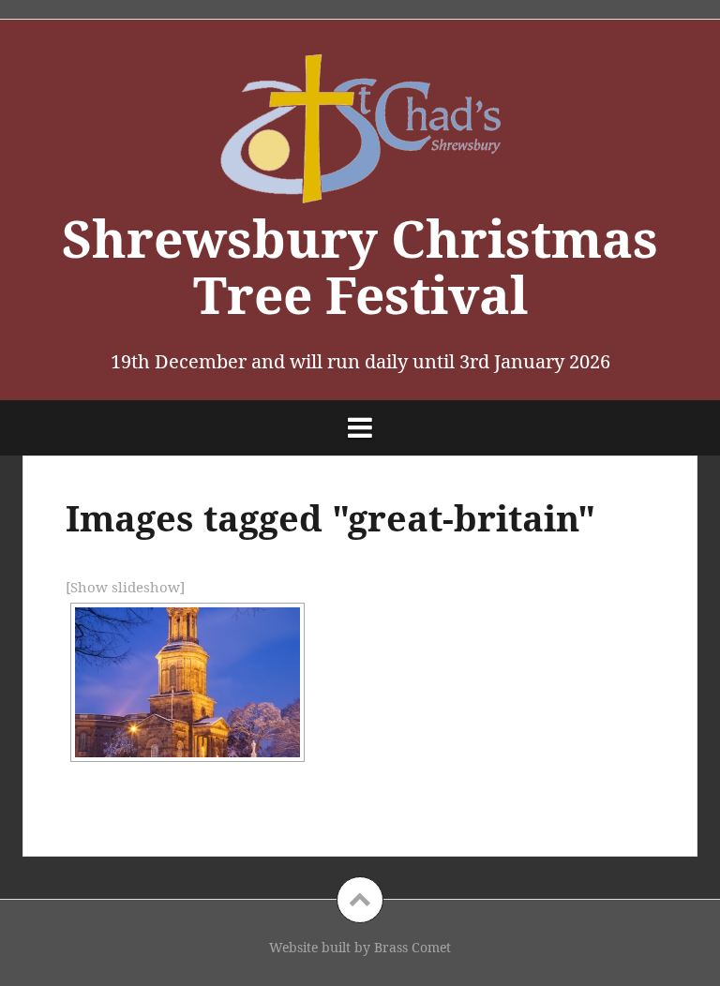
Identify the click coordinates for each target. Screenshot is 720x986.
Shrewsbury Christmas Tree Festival (360, 266)
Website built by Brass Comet (360, 947)
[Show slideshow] (125, 586)
